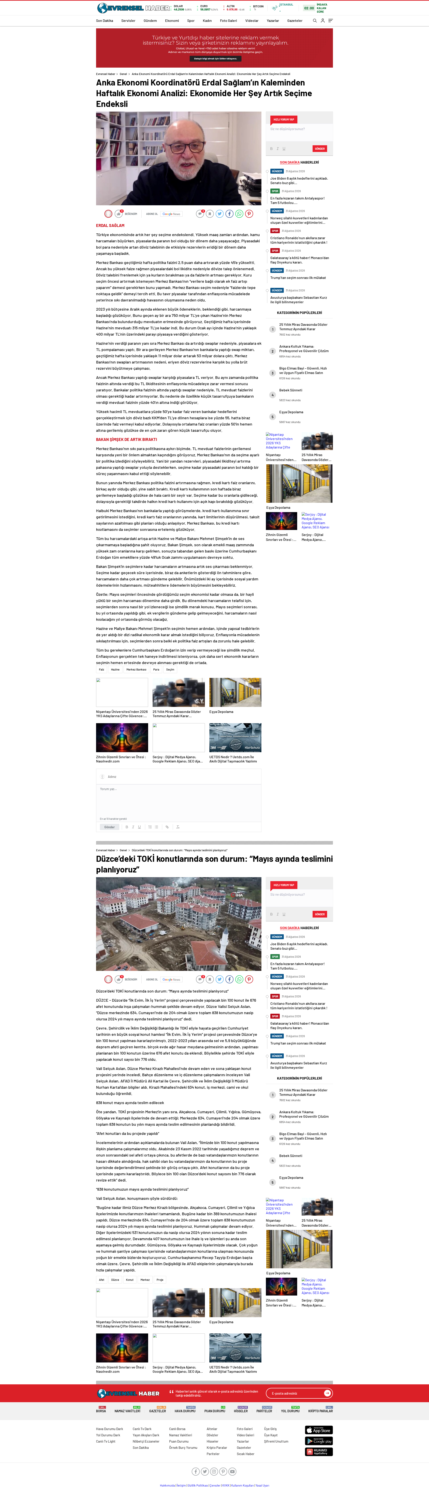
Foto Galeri (228, 20)
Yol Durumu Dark (108, 1435)
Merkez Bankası (136, 669)
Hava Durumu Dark (109, 1429)
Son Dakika (104, 20)
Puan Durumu (214, 1409)
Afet (101, 1279)
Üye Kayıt (271, 1435)
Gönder (109, 827)
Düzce (115, 1279)
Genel (123, 74)
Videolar (252, 20)
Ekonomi (172, 20)
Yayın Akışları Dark (146, 1435)
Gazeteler (295, 20)
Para (156, 669)
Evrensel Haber (105, 74)
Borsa (101, 1409)
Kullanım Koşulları (242, 1485)
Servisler (128, 20)
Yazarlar (273, 20)
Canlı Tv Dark (142, 1429)
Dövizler (212, 1435)
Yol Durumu (290, 1409)
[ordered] (150, 827)
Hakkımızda (167, 1485)
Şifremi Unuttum (276, 1441)
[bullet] (156, 827)
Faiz (101, 669)
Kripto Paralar (320, 1409)
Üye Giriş (270, 1429)
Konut (130, 1279)
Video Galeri (245, 1435)
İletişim (181, 1485)
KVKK (225, 1485)
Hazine (115, 669)
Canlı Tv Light (106, 1441)
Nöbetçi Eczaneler (146, 1441)
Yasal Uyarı (262, 1485)
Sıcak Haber (245, 1454)
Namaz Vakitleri (127, 1409)
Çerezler (215, 1485)
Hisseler (241, 1409)
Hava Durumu (185, 1409)
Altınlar (212, 1429)
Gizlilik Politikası (198, 1485)
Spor (191, 20)
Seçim (170, 669)
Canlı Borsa (177, 1429)
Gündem (150, 20)
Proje (160, 1279)
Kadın (207, 20)
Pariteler (264, 1409)
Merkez (145, 1279)
